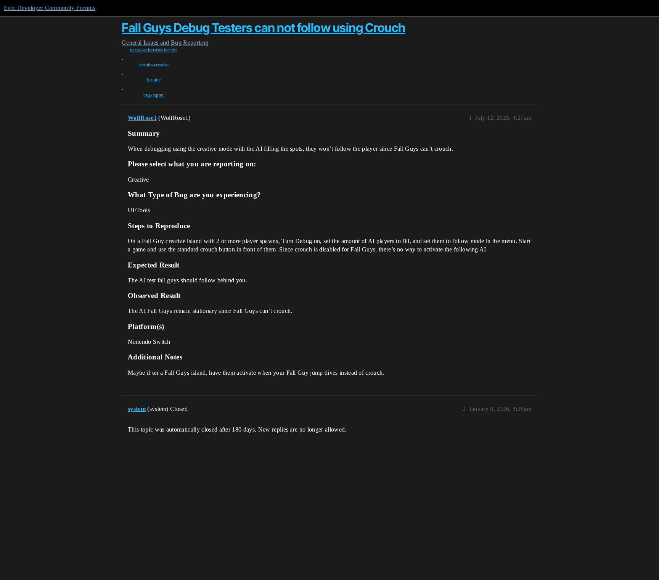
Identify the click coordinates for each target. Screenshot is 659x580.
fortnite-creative (153, 65)
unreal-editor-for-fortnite (153, 50)
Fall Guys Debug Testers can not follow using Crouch (263, 27)
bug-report (153, 95)
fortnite (154, 79)
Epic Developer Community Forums (49, 8)
